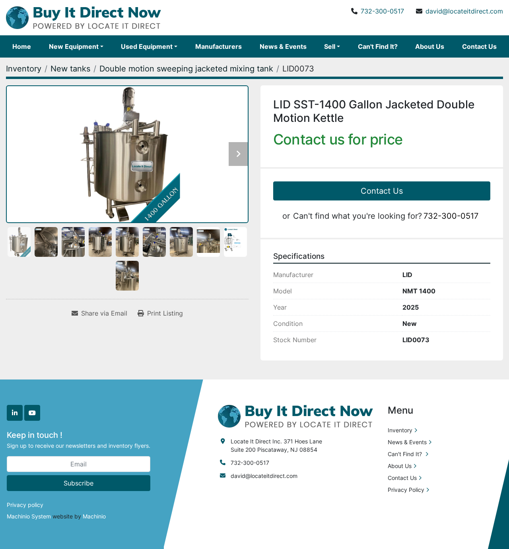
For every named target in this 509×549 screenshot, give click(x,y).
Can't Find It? (378, 46)
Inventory (400, 430)
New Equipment (74, 46)
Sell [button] (329, 46)
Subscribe (78, 483)
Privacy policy (25, 504)
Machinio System (29, 516)
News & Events (283, 46)
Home (21, 46)
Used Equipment (147, 46)
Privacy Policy (406, 489)
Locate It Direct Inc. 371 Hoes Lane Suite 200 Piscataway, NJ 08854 (276, 445)
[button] (76, 46)
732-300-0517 (382, 11)
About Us (429, 46)
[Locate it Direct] (295, 415)
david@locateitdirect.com (464, 11)
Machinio (94, 516)
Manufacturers (218, 46)
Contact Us (479, 46)
